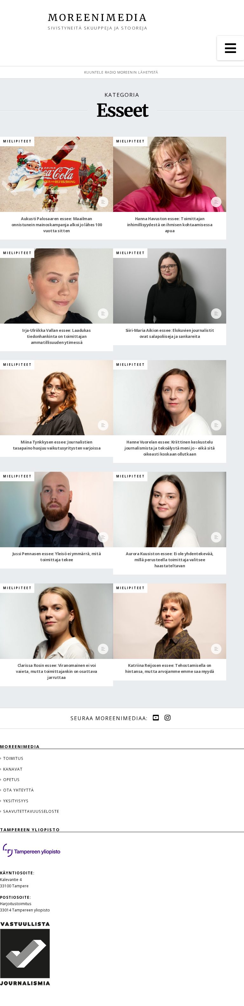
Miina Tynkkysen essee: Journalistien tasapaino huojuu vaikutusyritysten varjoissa (57, 445)
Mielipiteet (17, 141)
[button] (230, 48)
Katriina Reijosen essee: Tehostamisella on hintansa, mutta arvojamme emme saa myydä (169, 668)
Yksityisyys (16, 800)
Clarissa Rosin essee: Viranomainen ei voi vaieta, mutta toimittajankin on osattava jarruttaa (56, 671)
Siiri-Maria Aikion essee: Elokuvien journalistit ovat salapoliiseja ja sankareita (169, 333)
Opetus (11, 779)
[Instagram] (167, 717)
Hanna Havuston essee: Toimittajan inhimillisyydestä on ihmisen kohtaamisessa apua (169, 224)
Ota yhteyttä (18, 789)
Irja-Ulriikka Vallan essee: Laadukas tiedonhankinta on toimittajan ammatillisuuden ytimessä (56, 336)
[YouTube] (156, 717)
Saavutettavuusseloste (31, 811)
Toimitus (13, 758)
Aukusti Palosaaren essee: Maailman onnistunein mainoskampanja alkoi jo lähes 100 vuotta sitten (56, 224)
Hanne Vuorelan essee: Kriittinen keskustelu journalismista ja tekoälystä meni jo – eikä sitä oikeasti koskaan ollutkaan (170, 448)
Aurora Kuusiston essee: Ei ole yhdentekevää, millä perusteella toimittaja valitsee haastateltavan (170, 560)
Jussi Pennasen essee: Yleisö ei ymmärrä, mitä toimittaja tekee (56, 556)
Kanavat (13, 769)
